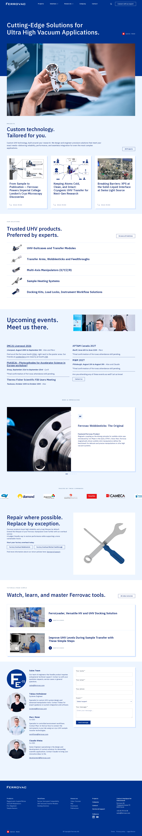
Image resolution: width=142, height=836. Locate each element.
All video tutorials (127, 596)
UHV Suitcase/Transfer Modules (47, 803)
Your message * (82, 707)
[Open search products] (111, 4)
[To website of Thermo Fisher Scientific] (60, 496)
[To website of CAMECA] (84, 496)
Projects (41, 4)
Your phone (80, 689)
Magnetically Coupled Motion (16, 801)
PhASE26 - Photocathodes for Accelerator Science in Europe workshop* (36, 364)
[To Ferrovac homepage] (71, 787)
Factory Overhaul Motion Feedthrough (49, 547)
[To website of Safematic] (39, 496)
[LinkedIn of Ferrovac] (93, 817)
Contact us (78, 379)
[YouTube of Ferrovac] (97, 817)
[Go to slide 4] (72, 474)
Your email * (80, 680)
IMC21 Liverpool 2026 (19, 345)
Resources (67, 4)
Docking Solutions (43, 806)
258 (46, 357)
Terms (113, 831)
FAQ (72, 803)
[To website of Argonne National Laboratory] (18, 496)
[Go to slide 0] (65, 474)
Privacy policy (120, 831)
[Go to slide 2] (68, 474)
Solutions (53, 4)
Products (10, 798)
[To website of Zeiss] (128, 496)
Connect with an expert (126, 4)
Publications (75, 808)
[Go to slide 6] (76, 474)
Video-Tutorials (76, 801)
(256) (34, 354)
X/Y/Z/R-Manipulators (14, 803)
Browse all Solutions (126, 236)
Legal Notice (131, 831)
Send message (83, 722)
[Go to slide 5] (74, 474)
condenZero (21, 357)
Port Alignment (12, 806)
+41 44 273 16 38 (122, 811)
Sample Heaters (12, 808)
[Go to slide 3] (70, 474)
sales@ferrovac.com (36, 685)
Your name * (80, 671)
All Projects (129, 149)
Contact (95, 4)
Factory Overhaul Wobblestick (19, 547)
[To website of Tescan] (109, 496)
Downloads (74, 806)
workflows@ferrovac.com (38, 734)
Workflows (41, 798)
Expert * (79, 698)
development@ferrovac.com (39, 758)
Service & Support (53, 552)
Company (83, 4)
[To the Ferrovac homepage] (15, 4)
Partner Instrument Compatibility (48, 801)
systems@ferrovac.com (38, 709)
